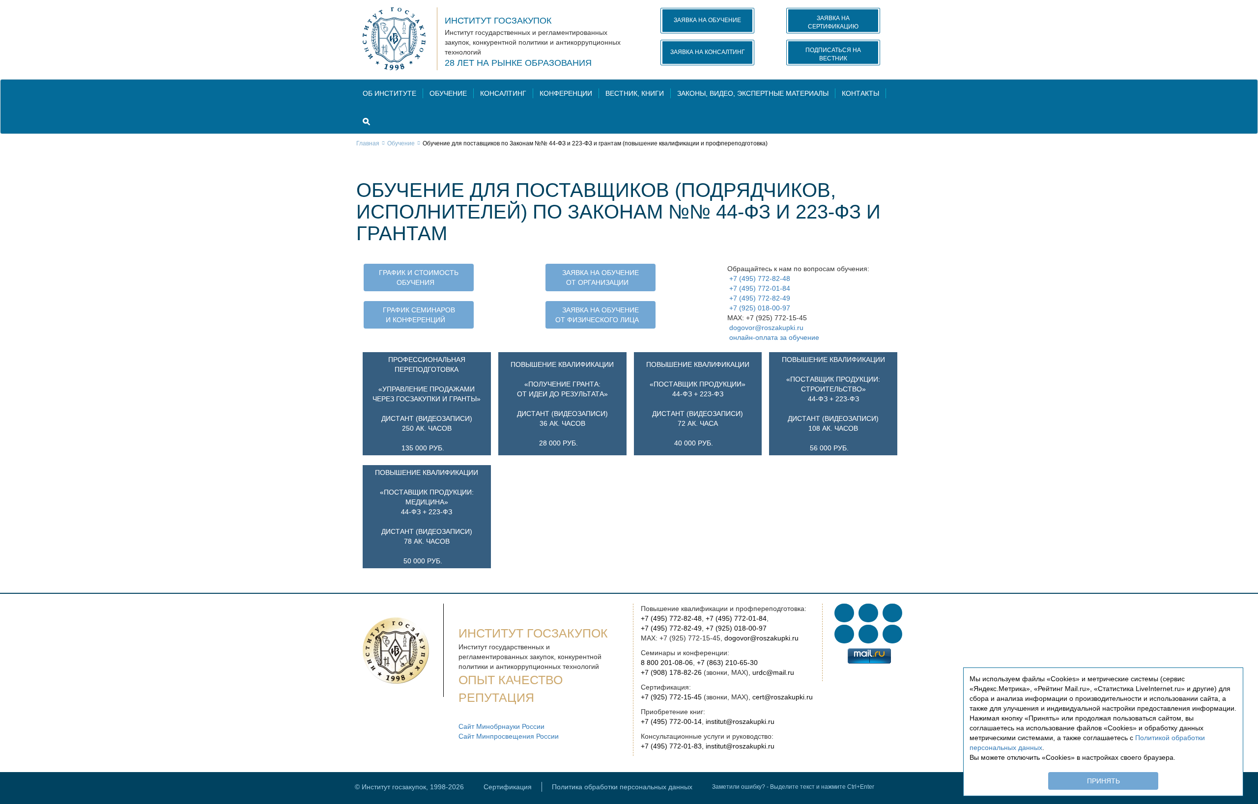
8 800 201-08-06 (667, 662)
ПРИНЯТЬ (1103, 781)
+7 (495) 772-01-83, (672, 746)
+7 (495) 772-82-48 (758, 278)
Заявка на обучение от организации (600, 277)
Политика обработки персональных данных (622, 787)
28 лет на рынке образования (518, 63)
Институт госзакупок (498, 21)
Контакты (860, 93)
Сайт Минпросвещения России (508, 736)
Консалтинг (503, 93)
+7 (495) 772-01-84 (758, 288)
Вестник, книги (634, 93)
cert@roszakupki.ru (782, 697)
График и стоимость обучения (418, 277)
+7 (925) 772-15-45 (671, 697)
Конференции (566, 93)
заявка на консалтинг (707, 52)
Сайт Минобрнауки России (501, 726)
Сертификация (508, 787)
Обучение (448, 93)
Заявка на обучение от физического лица (597, 315)
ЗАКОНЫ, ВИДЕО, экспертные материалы (753, 93)
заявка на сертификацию (833, 22)
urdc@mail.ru (773, 672)
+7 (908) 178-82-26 (671, 672)
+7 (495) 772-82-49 (758, 298)
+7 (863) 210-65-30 (727, 662)
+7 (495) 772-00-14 (671, 721)
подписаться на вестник (833, 54)
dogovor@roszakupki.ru (765, 328)
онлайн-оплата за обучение (773, 337)
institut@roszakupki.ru (740, 721)
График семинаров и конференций (419, 315)
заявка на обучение (707, 20)
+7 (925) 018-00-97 (758, 308)
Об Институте (389, 93)
